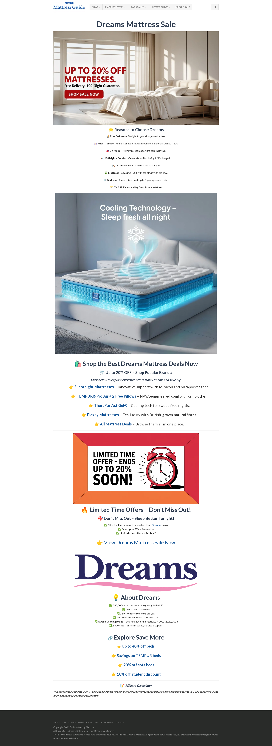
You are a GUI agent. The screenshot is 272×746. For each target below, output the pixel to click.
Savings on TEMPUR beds (139, 655)
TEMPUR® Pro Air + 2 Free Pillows (106, 396)
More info (74, 738)
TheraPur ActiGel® (110, 405)
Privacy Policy (94, 722)
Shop (95, 7)
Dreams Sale (183, 7)
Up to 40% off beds (138, 646)
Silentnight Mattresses (94, 386)
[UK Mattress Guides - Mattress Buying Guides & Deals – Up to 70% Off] (69, 7)
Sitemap (108, 722)
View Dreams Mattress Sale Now (139, 542)
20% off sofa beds (138, 665)
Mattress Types (114, 7)
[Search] (215, 7)
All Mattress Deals (116, 424)
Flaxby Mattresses (103, 414)
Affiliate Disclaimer (73, 722)
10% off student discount (139, 674)
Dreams (156, 524)
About (56, 722)
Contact (119, 722)
